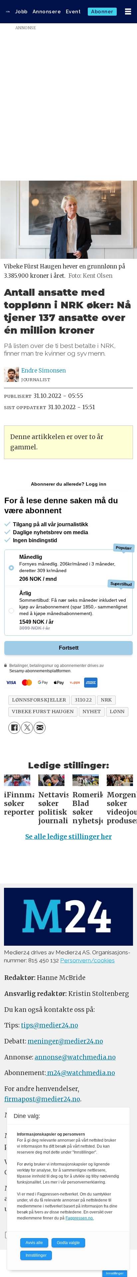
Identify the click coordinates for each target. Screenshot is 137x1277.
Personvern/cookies (87, 960)
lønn (117, 712)
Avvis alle (34, 1242)
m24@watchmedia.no (80, 1073)
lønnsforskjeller (39, 700)
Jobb (21, 11)
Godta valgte (68, 1242)
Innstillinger (114, 1273)
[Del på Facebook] (14, 728)
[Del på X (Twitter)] (27, 728)
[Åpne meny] (128, 12)
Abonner (102, 11)
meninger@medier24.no (65, 1041)
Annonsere (47, 11)
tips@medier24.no (49, 1025)
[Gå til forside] (8, 11)
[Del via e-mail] (40, 728)
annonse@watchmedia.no (75, 1057)
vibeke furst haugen (42, 712)
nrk (106, 700)
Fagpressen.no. (80, 1218)
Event (73, 11)
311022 (83, 700)
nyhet (91, 712)
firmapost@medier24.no (42, 1099)
